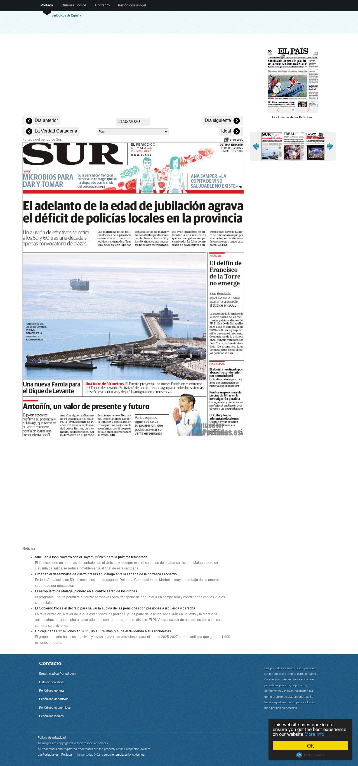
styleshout (138, 754)
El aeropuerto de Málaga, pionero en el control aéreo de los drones (86, 591)
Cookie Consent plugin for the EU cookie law (310, 755)
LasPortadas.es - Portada (55, 754)
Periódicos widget (132, 5)
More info (314, 733)
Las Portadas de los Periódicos (292, 117)
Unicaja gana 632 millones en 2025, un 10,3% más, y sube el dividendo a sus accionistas (103, 631)
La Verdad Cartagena (55, 131)
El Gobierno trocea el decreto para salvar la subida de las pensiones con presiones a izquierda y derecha (115, 608)
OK (310, 745)
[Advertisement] (132, 75)
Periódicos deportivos (54, 699)
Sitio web (236, 139)
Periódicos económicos (55, 707)
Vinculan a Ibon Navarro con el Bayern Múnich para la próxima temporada (91, 557)
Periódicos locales (51, 716)
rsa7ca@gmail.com (62, 673)
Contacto (102, 5)
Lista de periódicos (52, 682)
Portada (47, 5)
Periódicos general (51, 690)
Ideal (226, 131)
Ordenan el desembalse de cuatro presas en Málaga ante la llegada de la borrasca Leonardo (106, 574)
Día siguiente (218, 120)
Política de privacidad (52, 737)
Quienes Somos (74, 5)
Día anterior (46, 120)
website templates (116, 754)
